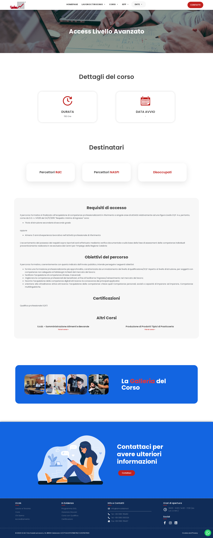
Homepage (72, 4)
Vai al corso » (63, 329)
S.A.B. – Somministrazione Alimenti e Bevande (63, 326)
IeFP (124, 4)
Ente (137, 4)
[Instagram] (170, 522)
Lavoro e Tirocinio (92, 4)
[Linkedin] (175, 522)
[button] (105, 4)
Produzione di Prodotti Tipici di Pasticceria (150, 326)
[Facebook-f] (164, 522)
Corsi (112, 4)
